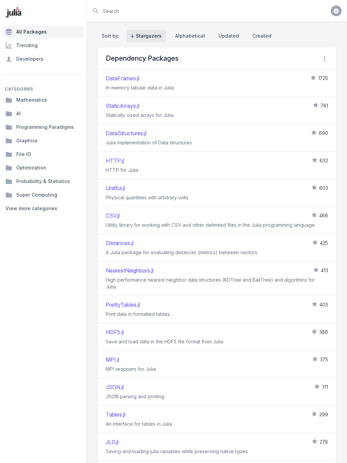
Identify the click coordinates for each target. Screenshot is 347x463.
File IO (23, 154)
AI (18, 113)
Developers (29, 59)
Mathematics (31, 100)
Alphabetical (190, 36)
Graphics (27, 140)
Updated (229, 36)
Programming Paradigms (45, 127)
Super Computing (36, 195)
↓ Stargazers (146, 36)
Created (261, 36)
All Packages (31, 32)
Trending (27, 45)
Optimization (31, 167)
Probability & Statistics (43, 181)
